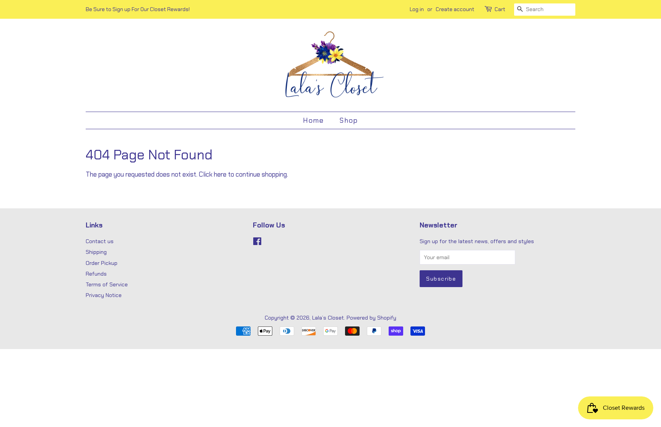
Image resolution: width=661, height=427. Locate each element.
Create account (455, 9)
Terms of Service (107, 284)
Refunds (96, 273)
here (220, 174)
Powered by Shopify (371, 317)
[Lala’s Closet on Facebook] (257, 242)
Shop (349, 120)
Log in (417, 9)
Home (313, 120)
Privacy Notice (104, 295)
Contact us (100, 241)
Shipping (96, 251)
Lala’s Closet (328, 317)
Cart (500, 9)
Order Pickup (101, 263)
